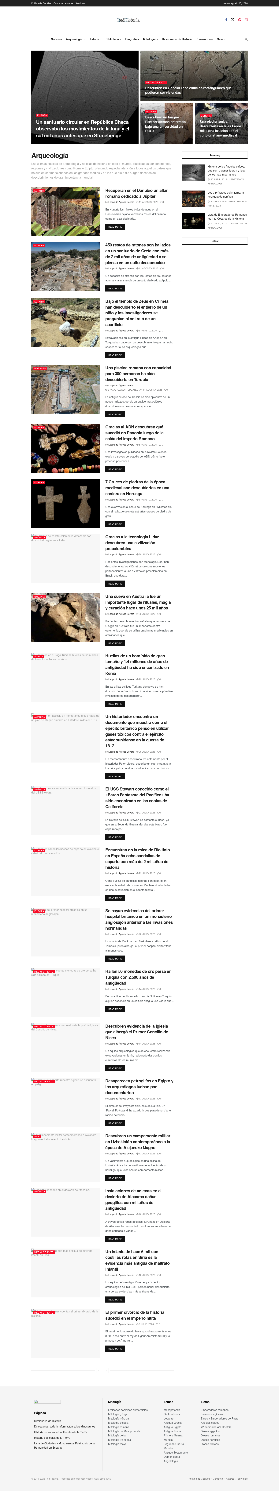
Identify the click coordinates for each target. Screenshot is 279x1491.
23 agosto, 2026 (157, 99)
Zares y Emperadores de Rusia (219, 1418)
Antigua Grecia (173, 1422)
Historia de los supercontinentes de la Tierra (60, 1432)
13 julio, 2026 (146, 1098)
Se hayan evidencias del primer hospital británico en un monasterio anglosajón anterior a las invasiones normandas (139, 919)
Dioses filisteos (210, 1444)
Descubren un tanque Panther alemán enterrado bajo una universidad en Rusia (165, 124)
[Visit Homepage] (128, 19)
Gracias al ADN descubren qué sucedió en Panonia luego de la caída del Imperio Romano (134, 433)
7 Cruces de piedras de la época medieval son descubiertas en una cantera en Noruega (137, 487)
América (39, 537)
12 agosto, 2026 (211, 142)
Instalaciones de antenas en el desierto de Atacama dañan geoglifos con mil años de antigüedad (133, 1199)
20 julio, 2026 (146, 934)
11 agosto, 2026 (148, 201)
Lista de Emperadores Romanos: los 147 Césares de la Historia (227, 216)
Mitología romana (118, 1427)
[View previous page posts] (99, 1370)
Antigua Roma (172, 1431)
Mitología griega (118, 1414)
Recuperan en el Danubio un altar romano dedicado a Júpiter (136, 193)
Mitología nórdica (118, 1418)
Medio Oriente (156, 82)
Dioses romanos (210, 1435)
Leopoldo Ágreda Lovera (52, 142)
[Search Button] (246, 39)
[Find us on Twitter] (232, 19)
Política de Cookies (41, 3)
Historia (94, 39)
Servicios (80, 3)
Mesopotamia (172, 1410)
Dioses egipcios (210, 1431)
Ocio (220, 39)
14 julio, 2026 (146, 989)
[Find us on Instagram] (246, 20)
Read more (116, 226)
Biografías (132, 39)
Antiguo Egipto (172, 1427)
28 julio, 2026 (146, 751)
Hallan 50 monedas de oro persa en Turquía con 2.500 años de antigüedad (138, 977)
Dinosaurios (204, 39)
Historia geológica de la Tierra (52, 1437)
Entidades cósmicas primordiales (128, 1410)
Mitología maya (117, 1444)
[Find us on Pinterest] (239, 20)
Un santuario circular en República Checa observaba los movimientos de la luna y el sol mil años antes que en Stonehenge (82, 128)
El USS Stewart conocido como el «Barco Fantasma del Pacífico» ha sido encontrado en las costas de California (137, 797)
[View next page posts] (106, 1370)
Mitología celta (117, 1435)
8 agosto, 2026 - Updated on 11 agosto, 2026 (134, 389)
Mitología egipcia (118, 1422)
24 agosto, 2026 (79, 142)
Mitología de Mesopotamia (124, 1431)
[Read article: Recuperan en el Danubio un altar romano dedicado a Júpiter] (65, 211)
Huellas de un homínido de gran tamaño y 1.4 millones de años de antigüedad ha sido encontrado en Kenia (137, 664)
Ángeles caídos (210, 1422)
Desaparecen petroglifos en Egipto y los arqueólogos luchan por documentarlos (139, 1086)
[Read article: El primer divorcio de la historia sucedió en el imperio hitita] (65, 1333)
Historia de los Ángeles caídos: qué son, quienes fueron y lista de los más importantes (226, 170)
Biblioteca (112, 39)
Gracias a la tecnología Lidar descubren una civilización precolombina (132, 542)
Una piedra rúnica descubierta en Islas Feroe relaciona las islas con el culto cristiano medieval (220, 128)
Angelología (171, 1461)
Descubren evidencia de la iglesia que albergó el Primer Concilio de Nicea (136, 1032)
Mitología (149, 39)
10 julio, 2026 (146, 1214)
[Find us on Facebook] (226, 20)
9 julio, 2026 (146, 1324)
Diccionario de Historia (177, 39)
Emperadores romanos (215, 1410)
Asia (37, 1136)
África (38, 656)
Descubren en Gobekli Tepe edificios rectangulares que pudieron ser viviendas (188, 90)
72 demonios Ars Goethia (216, 1427)
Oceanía (39, 596)
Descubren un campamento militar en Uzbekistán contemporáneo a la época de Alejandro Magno (137, 1141)
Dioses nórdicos (210, 1440)
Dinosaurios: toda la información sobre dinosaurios (64, 1426)
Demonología (172, 1456)
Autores (69, 3)
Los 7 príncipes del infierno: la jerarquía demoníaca (226, 194)
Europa (42, 115)
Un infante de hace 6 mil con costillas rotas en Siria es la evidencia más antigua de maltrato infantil (137, 1260)
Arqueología (74, 39)
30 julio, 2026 (146, 554)
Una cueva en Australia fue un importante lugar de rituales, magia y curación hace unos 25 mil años (138, 602)
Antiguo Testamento (176, 1452)
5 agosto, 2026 (147, 444)
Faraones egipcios (212, 1414)
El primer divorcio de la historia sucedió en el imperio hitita (134, 1315)
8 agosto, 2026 (147, 330)
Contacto (58, 3)
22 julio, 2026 (146, 873)
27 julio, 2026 (146, 812)
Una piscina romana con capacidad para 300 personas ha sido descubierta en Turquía (138, 373)
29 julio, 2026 (146, 613)
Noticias (56, 39)
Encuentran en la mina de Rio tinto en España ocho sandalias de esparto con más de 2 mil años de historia (137, 858)
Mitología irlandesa (119, 1440)
